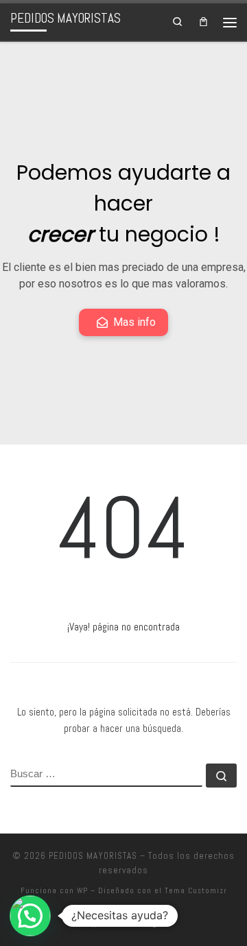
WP (82, 890)
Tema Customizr (196, 890)
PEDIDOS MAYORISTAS (93, 856)
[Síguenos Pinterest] (154, 923)
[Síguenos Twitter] (134, 923)
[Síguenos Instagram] (114, 923)
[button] (30, 915)
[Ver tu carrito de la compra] (203, 22)
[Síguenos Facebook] (94, 923)
